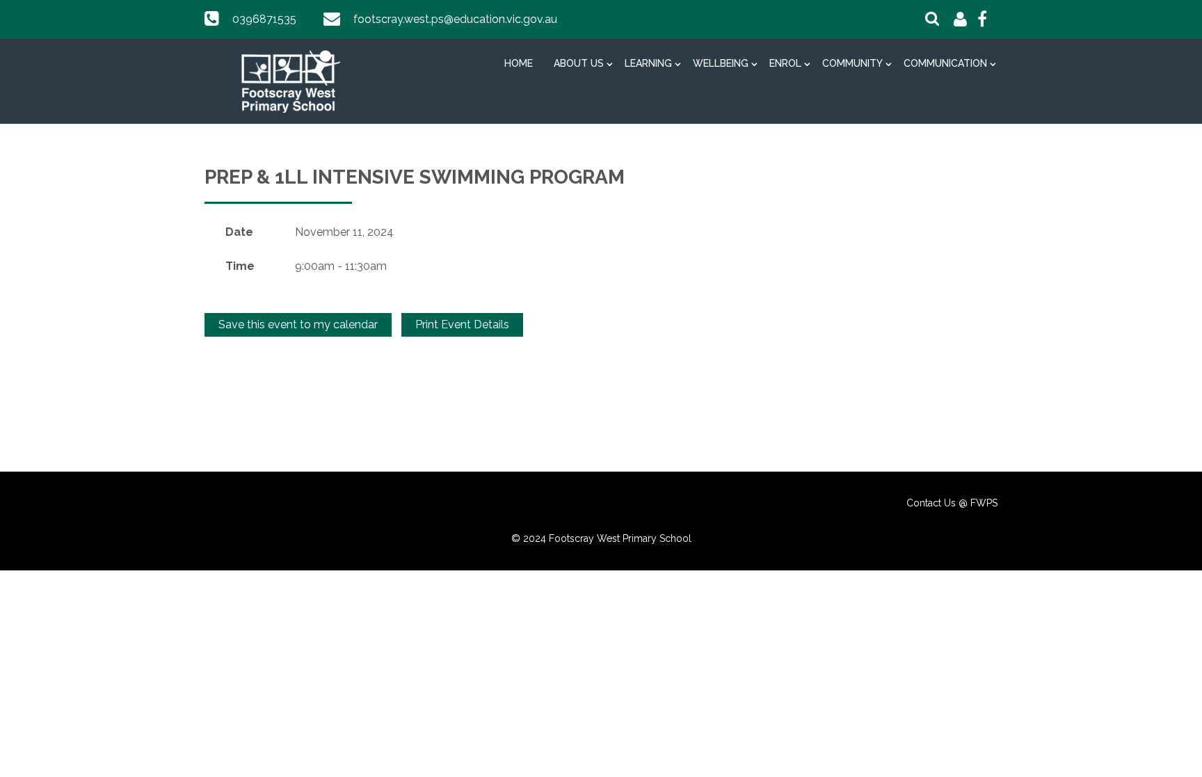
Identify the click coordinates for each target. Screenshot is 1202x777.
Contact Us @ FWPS (951, 502)
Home (518, 63)
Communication (945, 63)
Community (852, 63)
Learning (648, 63)
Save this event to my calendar (298, 324)
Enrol (785, 63)
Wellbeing (720, 63)
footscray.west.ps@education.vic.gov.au (455, 19)
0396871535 (264, 19)
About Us (579, 63)
